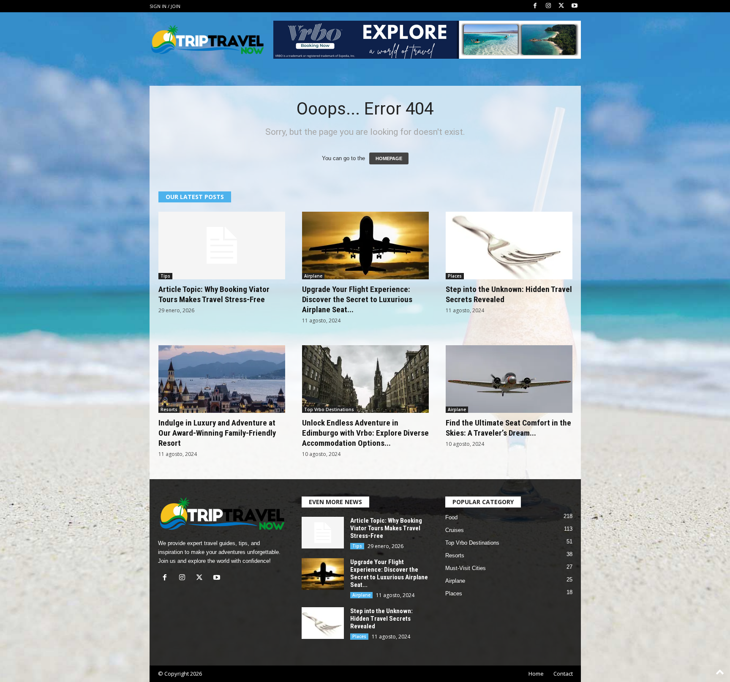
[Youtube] (574, 6)
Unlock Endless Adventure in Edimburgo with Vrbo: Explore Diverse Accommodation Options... (365, 433)
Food (451, 517)
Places (455, 276)
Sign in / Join (165, 6)
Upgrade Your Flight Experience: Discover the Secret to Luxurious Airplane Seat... (357, 299)
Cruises (454, 530)
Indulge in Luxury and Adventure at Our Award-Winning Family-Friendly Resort (217, 433)
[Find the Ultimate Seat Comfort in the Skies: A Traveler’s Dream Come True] (509, 379)
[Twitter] (561, 6)
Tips (165, 276)
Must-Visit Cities (465, 568)
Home (536, 673)
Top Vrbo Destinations (329, 409)
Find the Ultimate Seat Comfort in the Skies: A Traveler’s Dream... (508, 428)
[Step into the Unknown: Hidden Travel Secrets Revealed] (509, 245)
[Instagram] (548, 6)
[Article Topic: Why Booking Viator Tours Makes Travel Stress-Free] (221, 245)
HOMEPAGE (389, 158)
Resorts (169, 409)
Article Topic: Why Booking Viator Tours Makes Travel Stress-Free (214, 294)
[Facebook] (535, 6)
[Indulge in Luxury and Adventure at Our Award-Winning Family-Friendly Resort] (221, 379)
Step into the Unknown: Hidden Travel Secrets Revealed (381, 618)
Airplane (313, 276)
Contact (563, 673)
